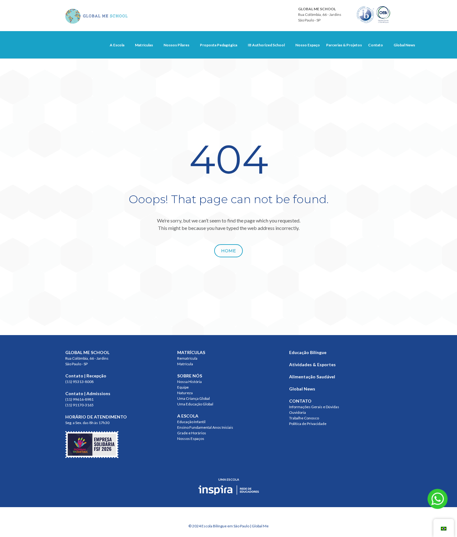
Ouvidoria (297, 412)
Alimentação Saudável (312, 376)
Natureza (185, 392)
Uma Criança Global (193, 398)
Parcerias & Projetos (344, 45)
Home (228, 251)
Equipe (183, 387)
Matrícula (185, 364)
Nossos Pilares (176, 45)
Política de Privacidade (307, 423)
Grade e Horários (191, 433)
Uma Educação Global (195, 404)
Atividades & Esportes (312, 364)
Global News (404, 45)
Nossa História (189, 381)
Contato (375, 45)
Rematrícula (187, 358)
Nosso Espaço (307, 45)
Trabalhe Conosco (304, 418)
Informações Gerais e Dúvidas (314, 406)
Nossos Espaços (190, 438)
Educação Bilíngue (307, 352)
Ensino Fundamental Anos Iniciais (205, 427)
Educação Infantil (191, 421)
